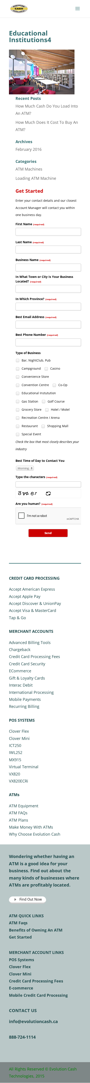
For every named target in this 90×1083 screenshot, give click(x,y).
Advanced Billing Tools (30, 642)
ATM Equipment (23, 805)
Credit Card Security (27, 663)
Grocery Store (31, 409)
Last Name (30, 242)
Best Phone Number (37, 335)
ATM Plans (18, 820)
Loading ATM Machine (36, 178)
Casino (54, 368)
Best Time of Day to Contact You (40, 461)
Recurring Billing (24, 706)
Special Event (31, 434)
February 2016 (29, 149)
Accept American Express (32, 589)
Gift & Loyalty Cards (27, 678)
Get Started (20, 937)
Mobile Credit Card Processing (38, 995)
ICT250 (15, 745)
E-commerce (21, 988)
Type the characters (36, 477)
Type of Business (28, 353)
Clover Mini (19, 738)
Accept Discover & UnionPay (35, 603)
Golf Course (56, 401)
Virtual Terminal (23, 766)
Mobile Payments (25, 699)
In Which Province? (36, 299)
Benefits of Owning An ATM (35, 930)
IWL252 (15, 752)
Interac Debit (21, 685)
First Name (30, 224)
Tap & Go (17, 617)
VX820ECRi (18, 781)
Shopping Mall (57, 426)
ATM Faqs (18, 922)
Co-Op (62, 385)
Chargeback (19, 649)
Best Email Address (36, 317)
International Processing (31, 692)
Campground (31, 368)
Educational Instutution (38, 393)
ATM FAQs (18, 812)
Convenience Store (35, 376)
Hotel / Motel (60, 409)
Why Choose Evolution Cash (34, 834)
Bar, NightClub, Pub (36, 360)
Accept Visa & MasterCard (32, 610)
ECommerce (20, 670)
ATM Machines (29, 169)
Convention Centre (35, 385)
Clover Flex (19, 731)
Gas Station (29, 401)
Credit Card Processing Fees (34, 656)
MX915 (15, 759)
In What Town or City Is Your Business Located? (44, 279)
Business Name (33, 260)
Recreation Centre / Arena (40, 418)
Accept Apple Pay (24, 596)
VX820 (14, 774)
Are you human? (34, 504)
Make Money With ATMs (31, 827)
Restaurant (29, 426)
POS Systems (21, 959)
